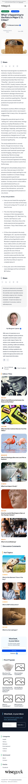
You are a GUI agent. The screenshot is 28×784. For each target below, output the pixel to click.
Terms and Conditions (12, 781)
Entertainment (6, 746)
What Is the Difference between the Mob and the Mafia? (12, 401)
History (3, 397)
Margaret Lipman (14, 25)
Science (3, 484)
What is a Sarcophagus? (10, 630)
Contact (5, 760)
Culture (3, 426)
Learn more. (21, 2)
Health (3, 539)
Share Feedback (21, 368)
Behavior (4, 455)
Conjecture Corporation (16, 779)
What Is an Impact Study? (9, 486)
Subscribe (14, 650)
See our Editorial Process (8, 368)
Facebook (5, 767)
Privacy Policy (4, 781)
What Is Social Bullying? (8, 542)
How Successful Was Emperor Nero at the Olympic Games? (13, 514)
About (4, 758)
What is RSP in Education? (10, 604)
